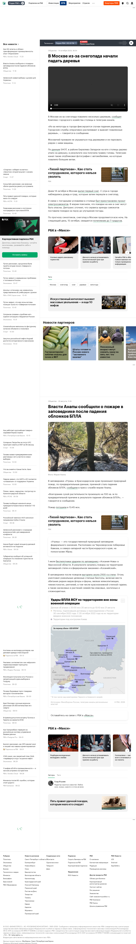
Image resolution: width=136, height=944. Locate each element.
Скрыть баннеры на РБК (77, 859)
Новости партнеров (59, 322)
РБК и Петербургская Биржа (14, 435)
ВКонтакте (50, 859)
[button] (122, 3)
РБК (49, 181)
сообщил (116, 116)
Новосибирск (30, 865)
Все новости (10, 44)
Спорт (5, 177)
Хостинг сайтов (95, 887)
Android (114, 862)
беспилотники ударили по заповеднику (77, 561)
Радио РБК (14, 3)
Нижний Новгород (32, 884)
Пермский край (31, 888)
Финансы (6, 875)
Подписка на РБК (74, 862)
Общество (7, 70)
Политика (6, 83)
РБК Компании (8, 785)
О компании (94, 859)
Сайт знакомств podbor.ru (100, 896)
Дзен (48, 869)
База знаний (7, 881)
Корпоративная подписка (77, 865)
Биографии (7, 878)
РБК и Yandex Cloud (10, 56)
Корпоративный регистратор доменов (98, 882)
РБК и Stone (7, 549)
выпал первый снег (88, 190)
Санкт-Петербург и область (35, 859)
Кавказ (27, 904)
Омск (27, 869)
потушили (61, 507)
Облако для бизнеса (97, 878)
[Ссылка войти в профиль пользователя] (132, 3)
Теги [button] (50, 276)
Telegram (50, 865)
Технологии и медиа (10, 872)
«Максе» (88, 715)
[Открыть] (20, 3)
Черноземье (29, 900)
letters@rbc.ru (17, 934)
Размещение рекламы (98, 869)
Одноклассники (52, 862)
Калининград (30, 878)
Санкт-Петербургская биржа (42, 940)
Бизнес (6, 869)
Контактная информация (99, 862)
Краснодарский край (33, 881)
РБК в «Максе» (59, 230)
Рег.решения (94, 890)
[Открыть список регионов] (122, 3)
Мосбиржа (26, 940)
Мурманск (29, 910)
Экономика (7, 283)
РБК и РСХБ (7, 496)
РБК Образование (10, 884)
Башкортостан (30, 872)
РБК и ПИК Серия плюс (12, 295)
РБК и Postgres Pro (10, 737)
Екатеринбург (30, 862)
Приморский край (32, 913)
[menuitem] (36, 3)
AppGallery (115, 865)
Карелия (28, 907)
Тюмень (28, 897)
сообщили (72, 487)
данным (56, 149)
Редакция (93, 865)
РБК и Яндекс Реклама (11, 669)
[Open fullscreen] (123, 600)
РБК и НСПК (7, 201)
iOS (112, 859)
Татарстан (29, 894)
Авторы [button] (51, 774)
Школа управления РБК (98, 906)
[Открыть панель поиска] (127, 3)
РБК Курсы (94, 903)
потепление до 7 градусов (107, 220)
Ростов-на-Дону (31, 891)
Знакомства (94, 893)
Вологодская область (33, 875)
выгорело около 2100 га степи (99, 574)
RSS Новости (73, 875)
